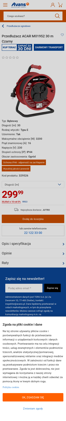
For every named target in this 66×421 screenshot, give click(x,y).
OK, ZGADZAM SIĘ (33, 397)
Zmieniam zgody (33, 408)
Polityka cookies (11, 387)
